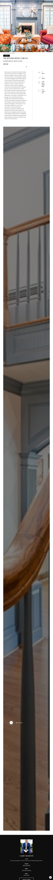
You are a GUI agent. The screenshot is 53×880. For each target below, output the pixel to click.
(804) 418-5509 (26, 865)
